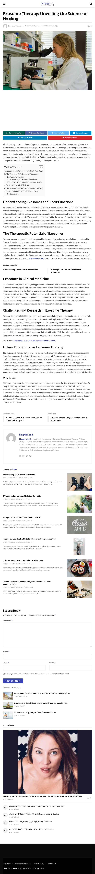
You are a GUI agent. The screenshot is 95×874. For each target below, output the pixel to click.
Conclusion (14, 194)
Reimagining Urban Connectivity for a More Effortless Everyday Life (42, 693)
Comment (8, 620)
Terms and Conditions (22, 864)
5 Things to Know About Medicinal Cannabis (26, 182)
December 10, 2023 (24, 563)
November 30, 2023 (32, 26)
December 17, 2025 (21, 696)
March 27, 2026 (20, 706)
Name (6, 651)
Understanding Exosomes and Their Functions (24, 171)
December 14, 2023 (24, 520)
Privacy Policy (39, 864)
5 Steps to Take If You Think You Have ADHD (22, 517)
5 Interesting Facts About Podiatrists (23, 180)
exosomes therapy (36, 258)
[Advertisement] (47, 110)
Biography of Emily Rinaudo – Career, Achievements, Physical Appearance (37, 806)
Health (45, 26)
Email (6, 663)
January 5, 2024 (23, 478)
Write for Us (52, 864)
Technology (53, 26)
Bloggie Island (25, 439)
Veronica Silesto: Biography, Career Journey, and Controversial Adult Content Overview (42, 796)
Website (52, 663)
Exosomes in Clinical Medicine (17, 185)
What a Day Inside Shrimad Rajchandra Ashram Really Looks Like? (41, 703)
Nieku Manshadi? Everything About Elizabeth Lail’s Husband (31, 829)
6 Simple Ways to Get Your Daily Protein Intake (23, 560)
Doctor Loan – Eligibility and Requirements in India (35, 713)
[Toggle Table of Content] (40, 167)
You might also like (17, 177)
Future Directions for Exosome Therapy (22, 191)
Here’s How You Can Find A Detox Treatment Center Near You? (29, 539)
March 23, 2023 (20, 715)
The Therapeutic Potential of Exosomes (22, 174)
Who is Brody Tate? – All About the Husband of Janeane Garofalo (34, 814)
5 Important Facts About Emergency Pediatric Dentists (34, 340)
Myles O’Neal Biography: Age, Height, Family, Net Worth (30, 821)
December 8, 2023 (23, 587)
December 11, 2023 (24, 542)
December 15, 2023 (24, 499)
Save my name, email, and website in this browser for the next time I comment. (37, 674)
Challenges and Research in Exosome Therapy (24, 188)
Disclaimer (7, 864)
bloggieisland (16, 26)
